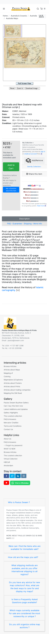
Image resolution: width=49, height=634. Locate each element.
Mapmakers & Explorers (13, 380)
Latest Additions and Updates (16, 409)
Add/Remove (37, 160)
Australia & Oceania (19, 16)
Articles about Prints (12, 386)
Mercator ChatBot (11, 423)
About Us (7, 439)
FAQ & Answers (10, 419)
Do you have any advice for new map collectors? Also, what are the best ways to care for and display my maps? (24, 587)
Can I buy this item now (13, 406)
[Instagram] (23, 476)
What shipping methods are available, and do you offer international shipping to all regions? (24, 570)
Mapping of (8, 373)
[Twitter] (12, 476)
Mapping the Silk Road (13, 393)
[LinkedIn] (18, 476)
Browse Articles (10, 366)
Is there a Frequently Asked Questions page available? (25, 601)
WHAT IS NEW (9, 449)
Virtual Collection (10, 459)
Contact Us (8, 429)
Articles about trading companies (17, 390)
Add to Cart (11, 167)
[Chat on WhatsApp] (20, 483)
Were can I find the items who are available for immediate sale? (24, 547)
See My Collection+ (34, 166)
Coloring (7, 376)
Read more (41, 206)
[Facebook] (6, 476)
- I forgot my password (13, 445)
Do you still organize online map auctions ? (24, 626)
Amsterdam (8, 466)
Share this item (35, 174)
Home (5, 16)
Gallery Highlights (11, 413)
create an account (30, 154)
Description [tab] (24, 219)
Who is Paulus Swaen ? (19, 502)
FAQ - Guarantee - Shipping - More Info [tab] (24, 224)
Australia (33, 16)
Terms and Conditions (12, 426)
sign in (43, 151)
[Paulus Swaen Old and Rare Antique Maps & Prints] (20, 8)
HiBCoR (7, 462)
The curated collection (13, 416)
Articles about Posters (13, 383)
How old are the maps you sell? (23, 557)
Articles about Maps (12, 370)
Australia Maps (12, 18)
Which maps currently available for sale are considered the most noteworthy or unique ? (24, 613)
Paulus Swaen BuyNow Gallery (16, 403)
